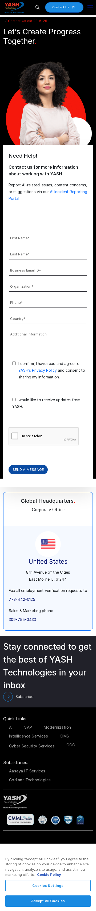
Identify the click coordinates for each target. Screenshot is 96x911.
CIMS (64, 736)
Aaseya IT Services (27, 771)
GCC (70, 745)
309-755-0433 (22, 619)
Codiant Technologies (30, 780)
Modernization (57, 727)
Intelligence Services (28, 736)
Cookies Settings (47, 885)
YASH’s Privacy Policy (37, 370)
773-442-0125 (22, 599)
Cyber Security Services (32, 746)
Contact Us (61, 7)
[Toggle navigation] (90, 7)
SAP (28, 727)
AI (11, 727)
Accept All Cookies (48, 901)
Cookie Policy (49, 874)
